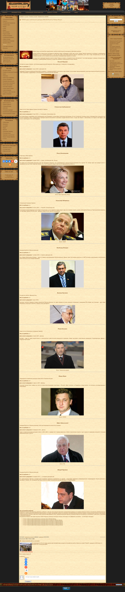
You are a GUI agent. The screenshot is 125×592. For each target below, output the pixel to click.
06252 (111, 45)
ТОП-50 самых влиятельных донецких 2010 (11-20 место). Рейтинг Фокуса (45, 521)
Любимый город (16, 12)
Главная (4, 12)
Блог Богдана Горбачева (115, 46)
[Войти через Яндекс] (12, 161)
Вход (76, 12)
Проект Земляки (113, 49)
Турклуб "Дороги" (113, 65)
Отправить (28, 581)
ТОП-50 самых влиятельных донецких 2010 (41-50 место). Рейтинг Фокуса (45, 524)
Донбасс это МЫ (52, 12)
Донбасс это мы (33, 16)
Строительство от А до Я (115, 62)
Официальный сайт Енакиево (116, 40)
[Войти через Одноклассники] (10, 164)
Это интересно (65, 12)
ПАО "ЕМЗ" (112, 60)
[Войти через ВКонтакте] (6, 161)
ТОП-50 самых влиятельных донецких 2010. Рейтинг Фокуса (41, 518)
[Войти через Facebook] (9, 161)
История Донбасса (7, 57)
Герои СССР (6, 60)
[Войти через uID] (3, 161)
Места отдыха (6, 61)
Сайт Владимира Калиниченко (116, 63)
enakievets (41, 537)
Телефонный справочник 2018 (34, 12)
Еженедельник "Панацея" (115, 42)
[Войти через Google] (16, 161)
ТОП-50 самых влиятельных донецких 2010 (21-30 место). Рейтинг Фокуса (45, 522)
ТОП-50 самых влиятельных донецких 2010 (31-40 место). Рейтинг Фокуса (45, 523)
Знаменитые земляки (7, 58)
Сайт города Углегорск (114, 50)
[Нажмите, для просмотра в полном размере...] (62, 101)
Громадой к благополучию (115, 47)
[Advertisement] (61, 37)
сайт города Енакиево (47, 584)
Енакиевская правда (114, 43)
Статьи (26, 16)
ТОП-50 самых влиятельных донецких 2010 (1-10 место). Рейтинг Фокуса (44, 520)
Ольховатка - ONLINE (114, 51)
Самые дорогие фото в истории (30, 541)
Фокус (38, 51)
